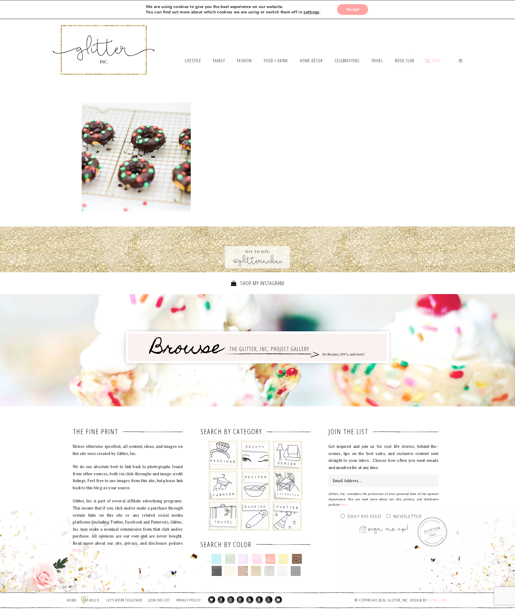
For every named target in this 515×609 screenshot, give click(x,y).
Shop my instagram (261, 283)
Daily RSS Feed (364, 517)
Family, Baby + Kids (255, 516)
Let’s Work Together (124, 600)
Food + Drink (255, 485)
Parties (287, 516)
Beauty (255, 455)
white (282, 571)
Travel (223, 516)
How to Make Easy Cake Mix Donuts (136, 157)
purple (243, 559)
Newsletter (407, 517)
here (77, 550)
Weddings (223, 455)
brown (243, 571)
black (216, 571)
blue (216, 559)
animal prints (297, 559)
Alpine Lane (437, 600)
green (230, 559)
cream (229, 571)
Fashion (223, 485)
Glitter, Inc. (104, 43)
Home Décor (288, 455)
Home (72, 600)
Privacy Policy (188, 600)
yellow (283, 559)
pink (257, 559)
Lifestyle (288, 485)
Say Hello (91, 600)
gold (256, 571)
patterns (296, 571)
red (270, 559)
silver (269, 571)
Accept (352, 9)
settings (311, 12)
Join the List (159, 600)
